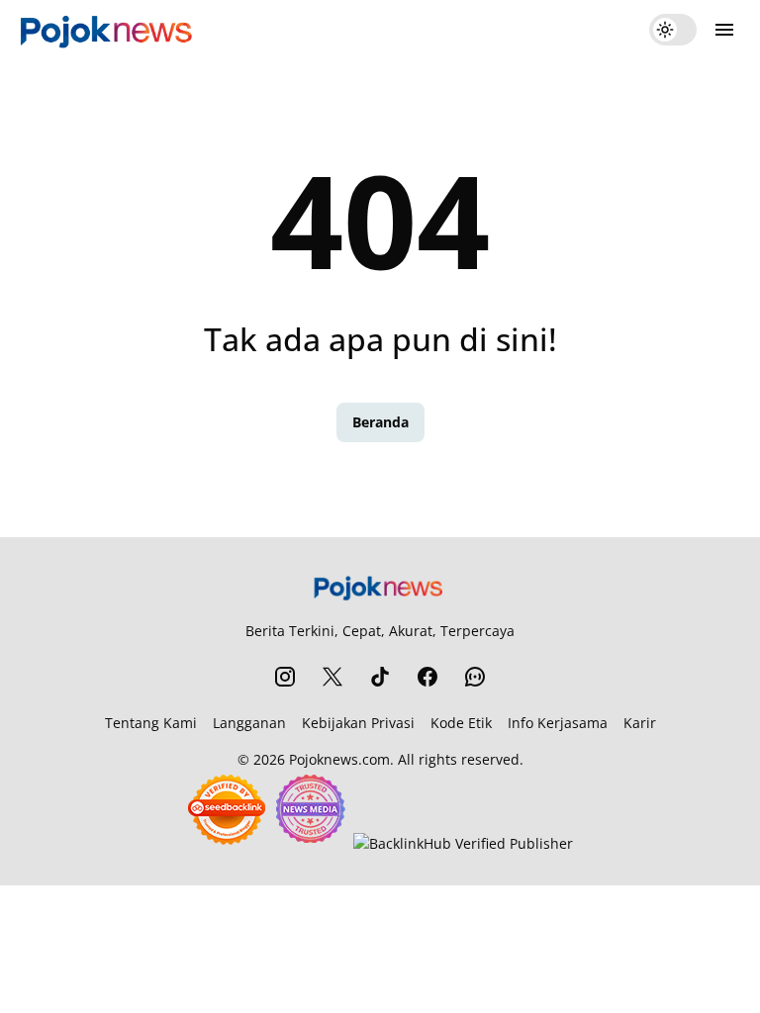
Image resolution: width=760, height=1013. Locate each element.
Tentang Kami (151, 722)
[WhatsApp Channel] (475, 676)
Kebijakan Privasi (358, 722)
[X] (332, 676)
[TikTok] (380, 676)
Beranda (380, 422)
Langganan (249, 722)
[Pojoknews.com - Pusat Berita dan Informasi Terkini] (108, 29)
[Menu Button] (724, 29)
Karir (639, 722)
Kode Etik (461, 722)
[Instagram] (285, 676)
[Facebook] (427, 676)
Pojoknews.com (339, 759)
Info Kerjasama (558, 722)
